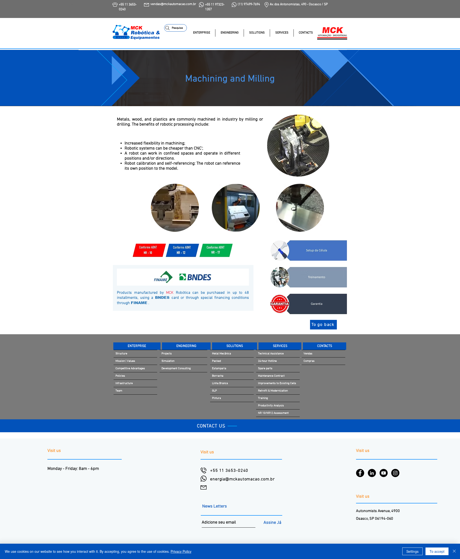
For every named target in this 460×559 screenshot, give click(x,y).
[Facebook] (360, 473)
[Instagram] (395, 473)
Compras (309, 361)
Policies (120, 376)
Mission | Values (125, 361)
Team (118, 390)
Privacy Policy (181, 551)
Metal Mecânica (221, 353)
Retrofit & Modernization (273, 390)
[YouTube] (384, 473)
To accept (437, 551)
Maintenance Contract (271, 376)
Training (263, 398)
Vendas (308, 353)
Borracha (217, 376)
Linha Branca (220, 383)
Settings (412, 551)
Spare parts (265, 368)
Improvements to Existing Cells (277, 383)
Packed (216, 361)
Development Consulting (176, 368)
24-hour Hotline (267, 361)
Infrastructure (124, 383)
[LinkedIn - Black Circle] (372, 473)
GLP (214, 390)
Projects (166, 353)
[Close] (454, 551)
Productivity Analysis (271, 405)
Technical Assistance (271, 353)
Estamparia (219, 368)
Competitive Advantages (130, 368)
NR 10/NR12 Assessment (273, 413)
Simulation (167, 361)
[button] (257, 33)
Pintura (216, 398)
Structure (121, 353)
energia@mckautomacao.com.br (242, 479)
